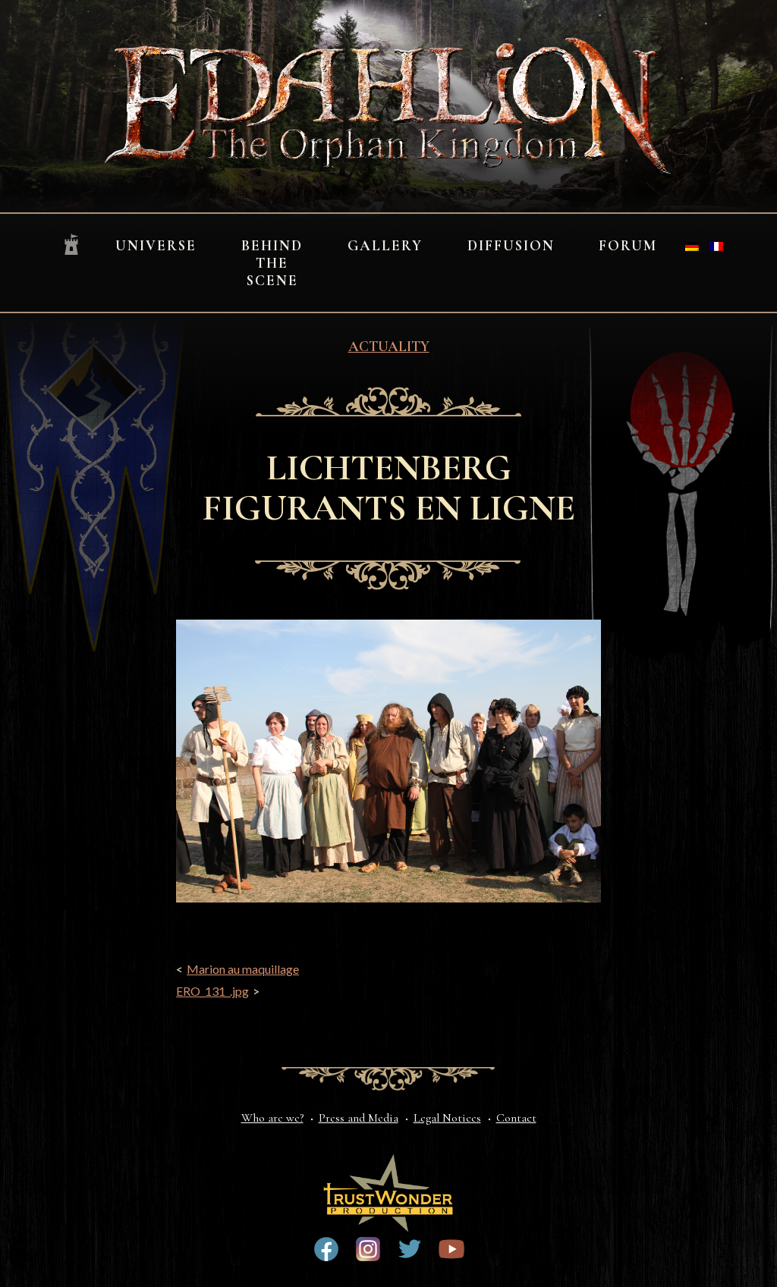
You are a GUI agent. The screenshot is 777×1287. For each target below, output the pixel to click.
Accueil (71, 245)
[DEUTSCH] (692, 246)
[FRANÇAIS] (716, 246)
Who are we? (272, 1117)
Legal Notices (447, 1117)
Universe (156, 246)
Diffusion (511, 246)
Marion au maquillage (243, 969)
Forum (628, 246)
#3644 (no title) (410, 1249)
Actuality (388, 346)
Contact (516, 1117)
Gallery (385, 246)
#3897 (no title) (368, 1249)
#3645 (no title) (451, 1249)
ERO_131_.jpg (212, 991)
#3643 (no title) (326, 1249)
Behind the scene (272, 263)
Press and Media (358, 1117)
